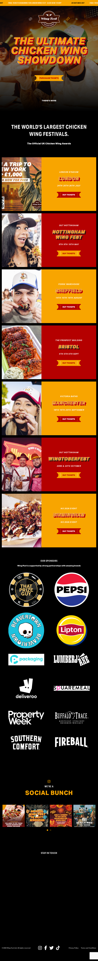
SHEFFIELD (69, 290)
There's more (49, 101)
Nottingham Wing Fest (68, 234)
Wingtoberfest (68, 458)
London (69, 178)
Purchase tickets (49, 78)
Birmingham (69, 515)
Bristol (68, 346)
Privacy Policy (74, 948)
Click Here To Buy (41, 3)
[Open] (14, 816)
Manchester (68, 402)
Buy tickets (69, 195)
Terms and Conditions (88, 948)
